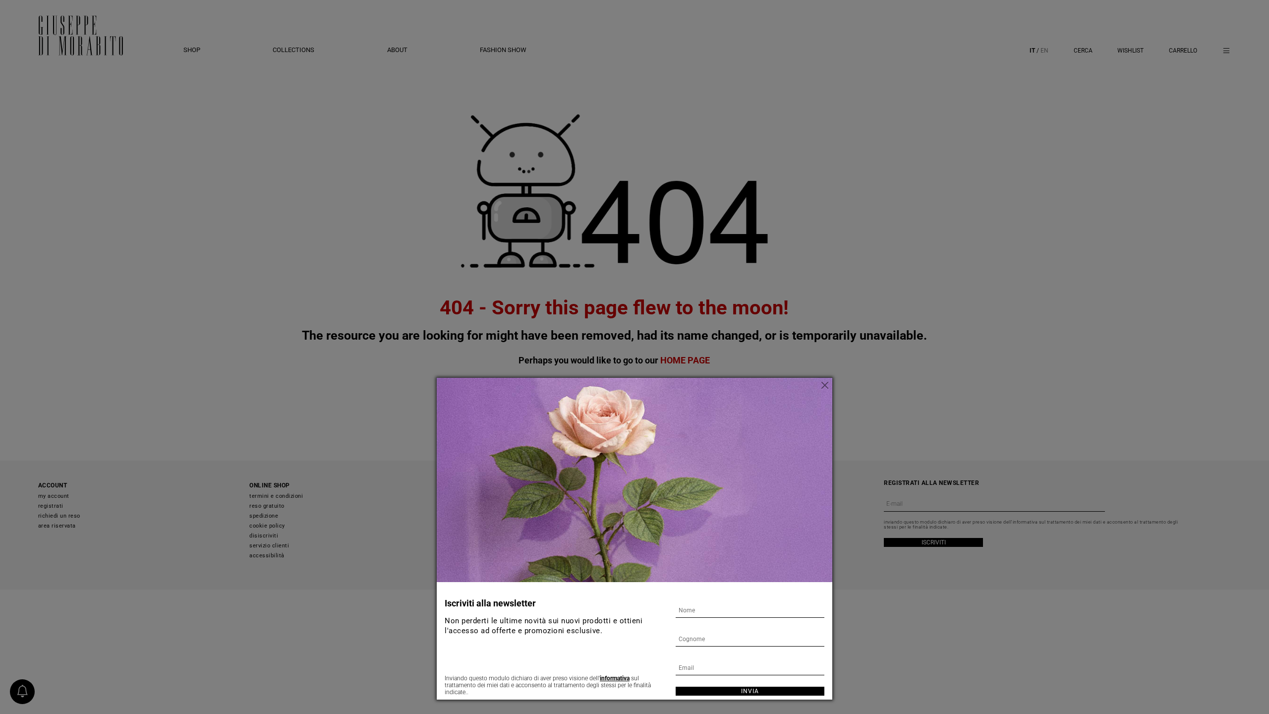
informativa (615, 678)
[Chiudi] (824, 385)
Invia (750, 691)
